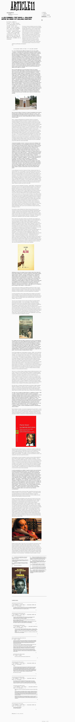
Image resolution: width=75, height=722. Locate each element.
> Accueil (44, 12)
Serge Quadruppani (15, 14)
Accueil (47, 721)
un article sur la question (33, 640)
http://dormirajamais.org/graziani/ (17, 707)
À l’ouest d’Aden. (16, 639)
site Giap (37, 61)
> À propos (44, 13)
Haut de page (44, 721)
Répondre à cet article (17, 713)
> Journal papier (46, 15)
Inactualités (9, 13)
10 (19, 472)
